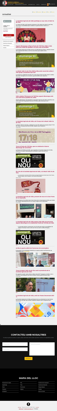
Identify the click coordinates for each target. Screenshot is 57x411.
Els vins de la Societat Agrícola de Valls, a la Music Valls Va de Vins (35, 172)
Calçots (21, 389)
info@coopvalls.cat (28, 408)
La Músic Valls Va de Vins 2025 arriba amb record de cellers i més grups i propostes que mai (35, 71)
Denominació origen (21, 4)
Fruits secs (22, 387)
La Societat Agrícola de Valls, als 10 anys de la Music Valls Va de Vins (35, 122)
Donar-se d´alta (41, 391)
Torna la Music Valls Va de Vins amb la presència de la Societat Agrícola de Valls (33, 271)
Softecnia (21, 408)
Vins (21, 384)
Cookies (4, 47)
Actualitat (10, 4)
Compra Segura (6, 45)
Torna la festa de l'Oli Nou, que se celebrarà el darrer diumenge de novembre (32, 147)
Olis (21, 382)
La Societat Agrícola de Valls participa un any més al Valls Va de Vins (35, 21)
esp (20, 407)
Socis (38, 4)
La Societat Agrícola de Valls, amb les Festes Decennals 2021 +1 (35, 296)
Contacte (43, 4)
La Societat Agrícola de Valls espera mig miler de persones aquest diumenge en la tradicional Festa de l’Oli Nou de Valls (35, 222)
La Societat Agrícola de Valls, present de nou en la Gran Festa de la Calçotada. (35, 197)
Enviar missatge (28, 358)
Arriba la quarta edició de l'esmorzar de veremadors (32, 248)
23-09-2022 (26, 251)
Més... (17, 42)
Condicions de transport (8, 41)
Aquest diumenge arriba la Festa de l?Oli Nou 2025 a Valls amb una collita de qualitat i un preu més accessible (34, 46)
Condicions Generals (7, 43)
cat (18, 407)
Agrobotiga (31, 4)
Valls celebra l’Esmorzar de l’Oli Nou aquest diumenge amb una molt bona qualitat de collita (34, 97)
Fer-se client (8, 21)
